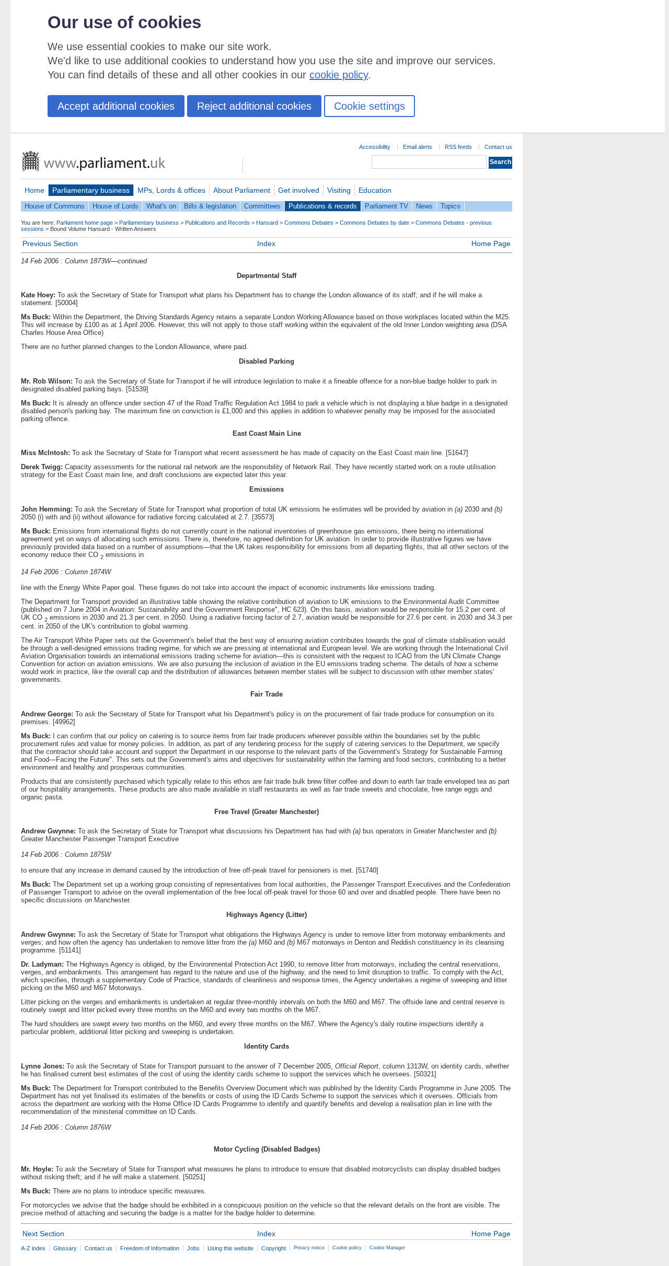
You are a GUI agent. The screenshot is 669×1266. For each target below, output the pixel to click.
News (424, 206)
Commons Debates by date (374, 222)
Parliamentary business (91, 190)
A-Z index (33, 1248)
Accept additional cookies (116, 106)
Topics (450, 206)
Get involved (298, 190)
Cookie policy (347, 1247)
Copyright (273, 1248)
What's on (161, 206)
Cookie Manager (387, 1247)
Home (34, 190)
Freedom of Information (149, 1248)
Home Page (491, 243)
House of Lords (116, 206)
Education (375, 190)
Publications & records (323, 206)
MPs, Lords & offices (171, 190)
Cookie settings (369, 106)
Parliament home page (84, 222)
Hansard (267, 222)
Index (266, 243)
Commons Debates (308, 222)
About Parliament (241, 190)
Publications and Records (217, 222)
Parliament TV (386, 206)
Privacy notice (309, 1247)
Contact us (498, 147)
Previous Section (50, 243)
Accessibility (374, 147)
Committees (262, 206)
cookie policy (338, 74)
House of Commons (55, 206)
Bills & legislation (210, 206)
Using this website (230, 1248)
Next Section (43, 1233)
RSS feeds (458, 147)
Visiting (339, 190)
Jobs (193, 1248)
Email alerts (417, 147)
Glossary (65, 1248)
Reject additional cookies (254, 106)
